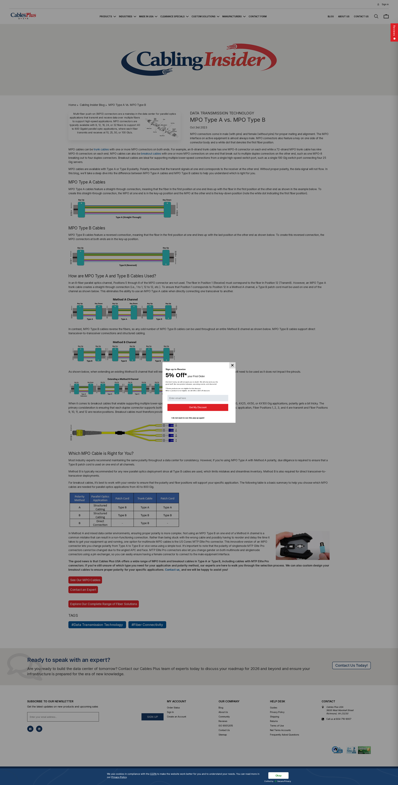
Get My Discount (197, 407)
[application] (199, 776)
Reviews (394, 30)
